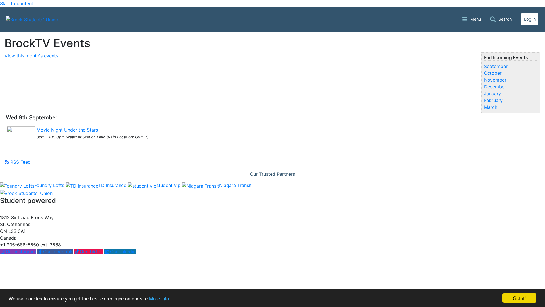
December (495, 87)
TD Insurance (113, 185)
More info (159, 298)
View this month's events (31, 56)
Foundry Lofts (50, 185)
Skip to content (16, 3)
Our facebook (58, 251)
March (490, 107)
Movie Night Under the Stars (67, 130)
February (493, 100)
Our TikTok (91, 251)
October (493, 73)
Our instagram (21, 251)
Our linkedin (123, 251)
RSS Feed (21, 162)
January (492, 93)
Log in (530, 19)
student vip (169, 185)
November (495, 80)
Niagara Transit (235, 185)
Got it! (519, 298)
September (496, 66)
